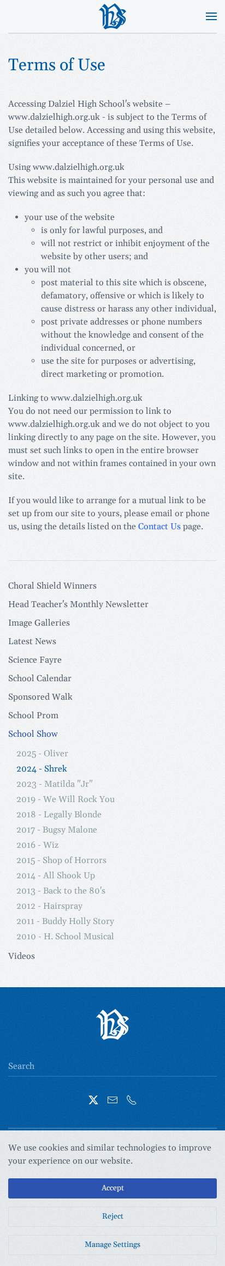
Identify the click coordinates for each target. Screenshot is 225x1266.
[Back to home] (112, 16)
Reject (112, 1216)
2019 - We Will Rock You (65, 799)
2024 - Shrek (41, 768)
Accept (113, 1188)
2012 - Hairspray (49, 906)
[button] (211, 16)
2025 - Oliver (42, 753)
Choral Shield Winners (52, 585)
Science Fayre (35, 660)
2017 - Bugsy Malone (56, 829)
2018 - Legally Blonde (59, 814)
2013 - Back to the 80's (60, 890)
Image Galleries (39, 622)
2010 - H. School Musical (65, 936)
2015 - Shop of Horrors (61, 860)
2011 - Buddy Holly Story (65, 921)
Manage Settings (112, 1245)
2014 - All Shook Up (55, 875)
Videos (21, 956)
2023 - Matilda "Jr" (54, 784)
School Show (33, 734)
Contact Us (159, 526)
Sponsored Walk (40, 697)
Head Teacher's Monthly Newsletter (78, 604)
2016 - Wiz (37, 845)
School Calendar (40, 678)
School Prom (33, 715)
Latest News (32, 641)
